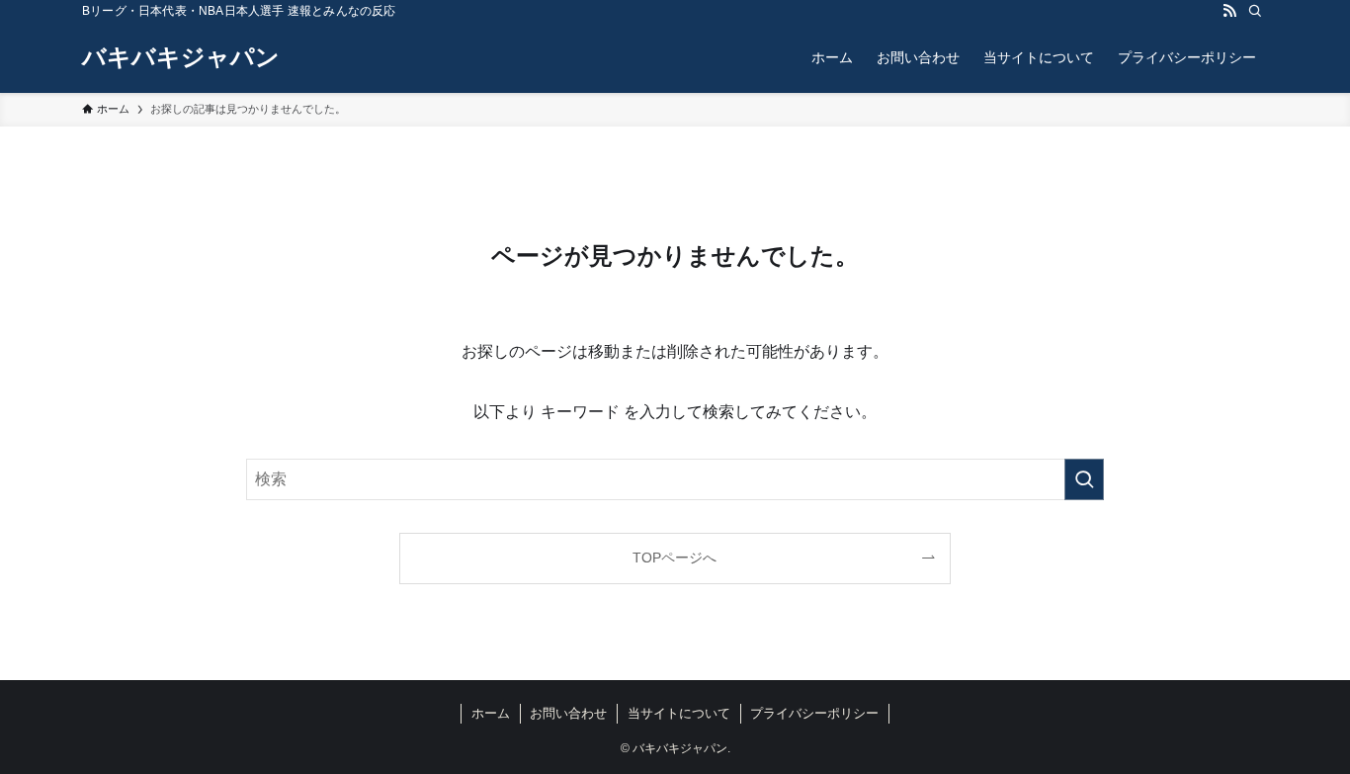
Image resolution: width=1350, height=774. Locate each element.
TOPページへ (675, 557)
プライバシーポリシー (814, 713)
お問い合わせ (568, 713)
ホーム (490, 713)
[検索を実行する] (1084, 479)
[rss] (1229, 11)
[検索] (1255, 11)
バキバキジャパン (181, 57)
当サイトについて (679, 713)
